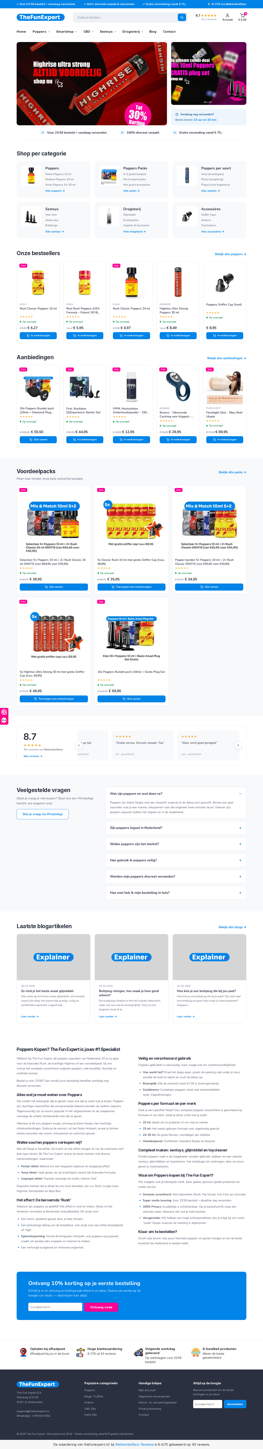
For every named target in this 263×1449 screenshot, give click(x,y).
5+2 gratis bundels (134, 174)
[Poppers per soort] (187, 176)
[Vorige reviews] (79, 745)
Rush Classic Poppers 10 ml (38, 308)
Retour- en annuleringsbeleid (158, 1402)
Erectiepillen (131, 220)
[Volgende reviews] (238, 745)
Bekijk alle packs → (232, 472)
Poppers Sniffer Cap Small (224, 305)
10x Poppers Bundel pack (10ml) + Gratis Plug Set (131, 672)
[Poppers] (31, 176)
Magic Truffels (93, 1396)
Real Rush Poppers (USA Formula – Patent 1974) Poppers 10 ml (83, 311)
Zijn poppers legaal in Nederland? (176, 828)
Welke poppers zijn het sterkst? (176, 844)
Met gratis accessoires (136, 185)
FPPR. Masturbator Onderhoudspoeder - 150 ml (130, 411)
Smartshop (65, 32)
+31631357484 (41, 1415)
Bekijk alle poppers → (230, 254)
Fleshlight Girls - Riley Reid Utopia (224, 414)
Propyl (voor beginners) (215, 185)
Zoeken (182, 17)
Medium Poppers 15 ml (59, 179)
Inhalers (206, 220)
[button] (242, 17)
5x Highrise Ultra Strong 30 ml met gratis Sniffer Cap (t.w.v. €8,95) (52, 674)
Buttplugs (51, 225)
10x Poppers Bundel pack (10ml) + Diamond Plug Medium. (37, 411)
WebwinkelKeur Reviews (134, 1444)
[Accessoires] (187, 216)
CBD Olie (90, 1408)
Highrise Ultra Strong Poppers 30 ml (174, 310)
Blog (152, 32)
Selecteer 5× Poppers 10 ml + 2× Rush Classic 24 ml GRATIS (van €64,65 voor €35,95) (52, 562)
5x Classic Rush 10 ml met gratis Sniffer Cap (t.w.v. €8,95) (131, 562)
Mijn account (147, 1390)
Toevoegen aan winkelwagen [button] (133, 587)
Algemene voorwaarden (154, 1396)
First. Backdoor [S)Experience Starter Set (83, 411)
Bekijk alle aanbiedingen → (226, 358)
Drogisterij (131, 32)
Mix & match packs (134, 179)
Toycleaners (208, 225)
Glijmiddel (129, 215)
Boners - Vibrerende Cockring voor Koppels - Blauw (175, 415)
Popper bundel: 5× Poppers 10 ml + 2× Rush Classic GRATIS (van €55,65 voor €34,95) (204, 562)
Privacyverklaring (150, 1408)
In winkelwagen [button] (40, 335)
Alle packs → (131, 191)
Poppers (39, 32)
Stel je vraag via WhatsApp (43, 814)
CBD (86, 32)
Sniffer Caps (208, 215)
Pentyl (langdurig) (212, 179)
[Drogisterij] (109, 216)
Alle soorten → (210, 191)
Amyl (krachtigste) (212, 174)
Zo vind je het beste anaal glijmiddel (47, 991)
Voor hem (51, 215)
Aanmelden (235, 1404)
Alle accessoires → (212, 231)
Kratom (89, 1402)
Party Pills (90, 1414)
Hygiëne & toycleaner (136, 225)
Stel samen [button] (40, 439)
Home (21, 32)
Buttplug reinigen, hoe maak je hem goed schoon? (129, 993)
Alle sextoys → (54, 231)
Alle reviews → (32, 756)
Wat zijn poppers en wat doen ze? (176, 793)
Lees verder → (30, 1016)
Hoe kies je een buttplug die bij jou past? (206, 991)
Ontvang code (101, 1307)
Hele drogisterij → (134, 231)
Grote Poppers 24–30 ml (60, 185)
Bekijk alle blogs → (232, 927)
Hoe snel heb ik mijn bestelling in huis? (176, 892)
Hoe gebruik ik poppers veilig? (176, 860)
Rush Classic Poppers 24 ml (131, 308)
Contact (169, 32)
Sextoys (106, 32)
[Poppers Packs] (109, 176)
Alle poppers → (55, 191)
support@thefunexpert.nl (33, 1411)
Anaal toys (51, 220)
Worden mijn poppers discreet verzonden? (176, 876)
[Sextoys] (31, 216)
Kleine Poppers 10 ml (58, 174)
